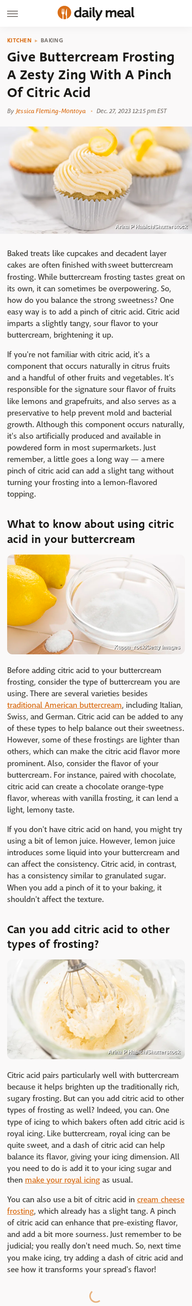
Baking (52, 40)
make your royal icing (62, 1180)
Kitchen (19, 40)
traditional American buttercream (64, 705)
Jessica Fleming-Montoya (51, 111)
